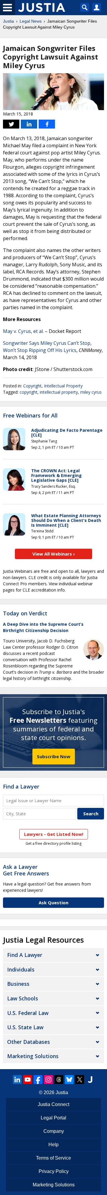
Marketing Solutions (33, 1056)
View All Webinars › (53, 554)
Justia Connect (53, 1104)
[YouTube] (27, 1079)
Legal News (31, 21)
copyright (28, 392)
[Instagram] (48, 1079)
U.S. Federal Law (27, 1012)
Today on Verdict (25, 613)
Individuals (20, 969)
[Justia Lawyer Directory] (90, 1079)
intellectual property (59, 392)
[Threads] (58, 1079)
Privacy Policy (54, 1171)
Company (53, 1131)
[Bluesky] (69, 1079)
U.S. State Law (25, 1027)
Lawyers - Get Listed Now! (53, 834)
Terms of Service (53, 1157)
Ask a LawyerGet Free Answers (26, 870)
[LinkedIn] (17, 1079)
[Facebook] (38, 1079)
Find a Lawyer (21, 786)
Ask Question (53, 902)
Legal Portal (53, 1117)
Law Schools (22, 998)
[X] (79, 1079)
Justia (8, 21)
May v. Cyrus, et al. (23, 331)
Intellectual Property (63, 386)
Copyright (32, 386)
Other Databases (28, 1041)
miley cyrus (91, 392)
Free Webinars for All (30, 415)
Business (18, 983)
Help (53, 1144)
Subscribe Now (53, 756)
